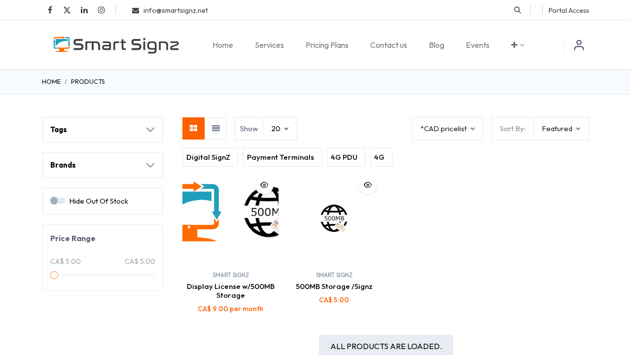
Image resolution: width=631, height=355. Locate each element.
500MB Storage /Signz (334, 286)
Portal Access (568, 10)
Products (88, 81)
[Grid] (193, 128)
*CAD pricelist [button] (444, 128)
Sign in (579, 45)
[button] (518, 10)
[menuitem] (223, 45)
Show (249, 128)
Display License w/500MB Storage (231, 291)
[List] (216, 128)
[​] (50, 10)
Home (51, 81)
